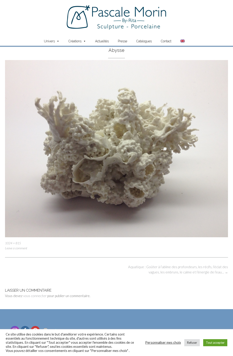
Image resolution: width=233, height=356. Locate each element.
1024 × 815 (13, 243)
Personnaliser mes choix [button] (163, 342)
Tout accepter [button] (215, 342)
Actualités (102, 41)
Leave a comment (16, 248)
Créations (74, 41)
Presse (122, 41)
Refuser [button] (192, 342)
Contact (166, 41)
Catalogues (144, 41)
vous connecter (35, 296)
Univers (49, 41)
